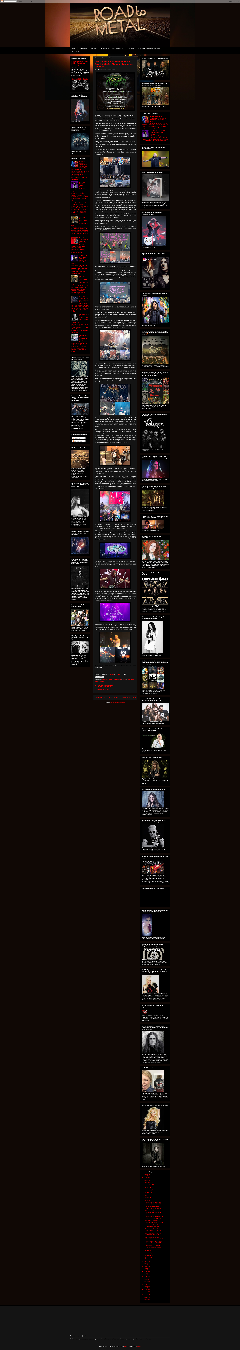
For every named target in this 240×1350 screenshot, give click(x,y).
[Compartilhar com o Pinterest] (103, 677)
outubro (147, 1187)
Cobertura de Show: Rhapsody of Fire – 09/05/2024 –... (154, 1217)
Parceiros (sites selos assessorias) (149, 48)
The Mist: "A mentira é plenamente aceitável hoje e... (154, 1221)
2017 (145, 1276)
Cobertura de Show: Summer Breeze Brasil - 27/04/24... (153, 1229)
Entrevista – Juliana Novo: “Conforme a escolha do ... (153, 1246)
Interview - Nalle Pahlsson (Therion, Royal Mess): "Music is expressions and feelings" (80, 318)
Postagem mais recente (103, 697)
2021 (145, 1266)
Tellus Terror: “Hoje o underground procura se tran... (153, 1212)
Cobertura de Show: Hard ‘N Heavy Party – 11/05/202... (153, 1207)
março (147, 1253)
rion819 (126, 1346)
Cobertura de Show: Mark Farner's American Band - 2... (154, 1238)
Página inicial (115, 697)
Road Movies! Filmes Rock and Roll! (112, 48)
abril (146, 1250)
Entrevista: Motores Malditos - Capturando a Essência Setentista (79, 186)
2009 (145, 1297)
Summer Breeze (99, 681)
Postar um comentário (103, 689)
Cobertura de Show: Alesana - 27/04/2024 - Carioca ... (154, 1225)
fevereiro (148, 1255)
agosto (147, 1192)
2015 (145, 1281)
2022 (145, 1263)
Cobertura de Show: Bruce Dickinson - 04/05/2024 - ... (153, 1233)
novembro (148, 1185)
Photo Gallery (76, 52)
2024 (103, 679)
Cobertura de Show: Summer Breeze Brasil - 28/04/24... (153, 1203)
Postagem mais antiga (128, 697)
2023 (145, 1261)
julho (147, 1195)
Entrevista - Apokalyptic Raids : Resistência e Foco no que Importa (79, 63)
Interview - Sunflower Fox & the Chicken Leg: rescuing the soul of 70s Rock (79, 280)
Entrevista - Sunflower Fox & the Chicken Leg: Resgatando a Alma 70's (79, 221)
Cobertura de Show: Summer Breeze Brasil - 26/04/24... (153, 1242)
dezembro (148, 1182)
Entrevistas (83, 48)
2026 (145, 1175)
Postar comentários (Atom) (117, 702)
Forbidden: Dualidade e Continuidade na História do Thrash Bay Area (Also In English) (79, 165)
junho (147, 1197)
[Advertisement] (84, 1320)
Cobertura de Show (110, 679)
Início (74, 48)
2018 (145, 1274)
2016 (145, 1279)
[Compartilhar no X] (99, 677)
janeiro (147, 1258)
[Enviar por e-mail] (96, 677)
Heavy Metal (130, 679)
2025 (145, 1177)
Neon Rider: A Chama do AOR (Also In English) (84, 298)
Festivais (118, 679)
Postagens (77, 438)
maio (147, 1200)
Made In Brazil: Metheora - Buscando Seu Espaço (83, 337)
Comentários (78, 441)
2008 (145, 1299)
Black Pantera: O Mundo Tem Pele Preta (83, 239)
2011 (145, 1292)
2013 (145, 1287)
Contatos (131, 48)
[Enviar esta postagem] (124, 674)
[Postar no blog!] (97, 677)
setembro (148, 1190)
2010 (145, 1294)
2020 (145, 1269)
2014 (145, 1284)
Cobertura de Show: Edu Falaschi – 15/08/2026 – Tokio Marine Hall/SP (79, 259)
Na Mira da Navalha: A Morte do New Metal (79, 203)
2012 (145, 1289)
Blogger (139, 1346)
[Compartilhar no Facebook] (101, 677)
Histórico (94, 48)
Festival (124, 679)
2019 (145, 1271)
